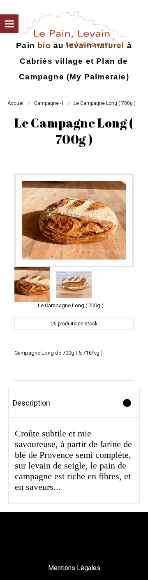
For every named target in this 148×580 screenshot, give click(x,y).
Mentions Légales (74, 568)
